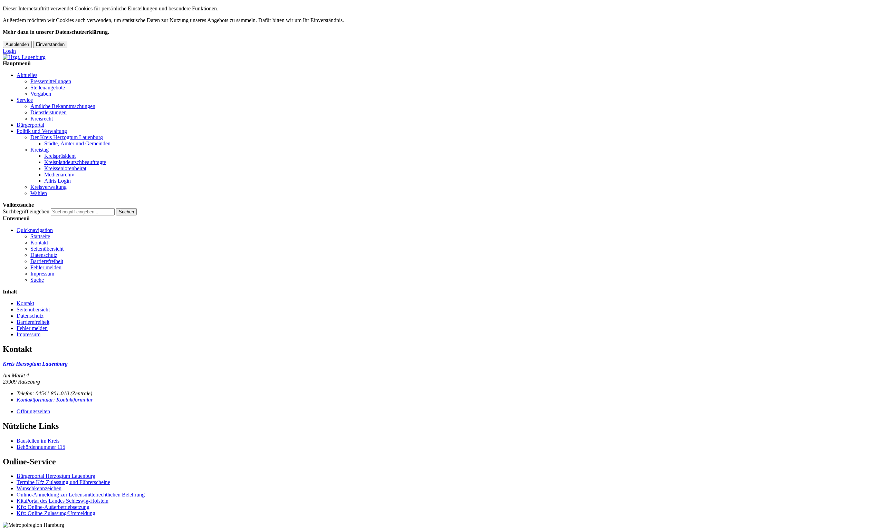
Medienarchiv (59, 174)
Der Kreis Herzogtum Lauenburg (66, 137)
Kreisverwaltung (48, 187)
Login (9, 51)
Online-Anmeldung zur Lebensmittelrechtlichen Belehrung (81, 495)
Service (25, 100)
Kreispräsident (60, 156)
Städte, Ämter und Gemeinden (77, 143)
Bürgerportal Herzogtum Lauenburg (56, 476)
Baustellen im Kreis (38, 441)
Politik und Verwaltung (42, 131)
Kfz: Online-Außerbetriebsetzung (53, 507)
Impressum (42, 274)
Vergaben (40, 94)
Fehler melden (45, 267)
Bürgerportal (30, 125)
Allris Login (57, 181)
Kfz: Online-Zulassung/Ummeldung (56, 513)
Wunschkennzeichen (39, 488)
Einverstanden (50, 44)
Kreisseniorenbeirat (65, 168)
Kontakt (39, 242)
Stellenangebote (47, 87)
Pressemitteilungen (50, 81)
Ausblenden (17, 44)
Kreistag (39, 150)
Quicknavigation (35, 230)
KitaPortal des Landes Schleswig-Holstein (62, 501)
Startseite (40, 236)
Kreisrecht (41, 119)
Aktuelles (27, 75)
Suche (37, 280)
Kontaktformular (55, 400)
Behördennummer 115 (41, 447)
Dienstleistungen (48, 112)
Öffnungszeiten (33, 411)
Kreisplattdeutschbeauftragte (75, 162)
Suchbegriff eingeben (26, 211)
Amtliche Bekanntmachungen (62, 106)
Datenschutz (43, 255)
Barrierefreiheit (46, 261)
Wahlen (38, 193)
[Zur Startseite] (24, 57)
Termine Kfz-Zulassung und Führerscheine (63, 482)
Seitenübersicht (47, 249)
